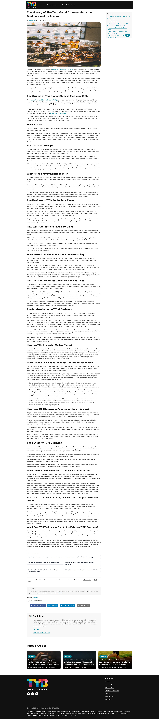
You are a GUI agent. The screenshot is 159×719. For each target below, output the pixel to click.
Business (55, 5)
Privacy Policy (109, 687)
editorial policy (87, 579)
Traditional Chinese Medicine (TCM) (62, 69)
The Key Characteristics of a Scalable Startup (79, 557)
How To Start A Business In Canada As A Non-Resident (44, 557)
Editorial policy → (59, 593)
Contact (107, 682)
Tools (67, 5)
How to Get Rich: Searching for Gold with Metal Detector (79, 563)
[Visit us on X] (32, 693)
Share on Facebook (39, 605)
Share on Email (84, 605)
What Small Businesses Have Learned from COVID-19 (81, 570)
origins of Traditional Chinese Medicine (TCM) (43, 100)
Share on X (53, 605)
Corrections (108, 699)
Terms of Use (109, 685)
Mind (63, 5)
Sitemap (107, 693)
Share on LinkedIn (68, 605)
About (72, 5)
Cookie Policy (73, 715)
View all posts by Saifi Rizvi (41, 632)
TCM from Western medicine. (58, 113)
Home (49, 5)
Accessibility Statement (112, 690)
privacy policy (64, 715)
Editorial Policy (109, 696)
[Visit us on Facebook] (28, 693)
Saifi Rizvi (32, 20)
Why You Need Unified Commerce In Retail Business (43, 562)
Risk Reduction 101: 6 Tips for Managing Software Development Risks (43, 570)
